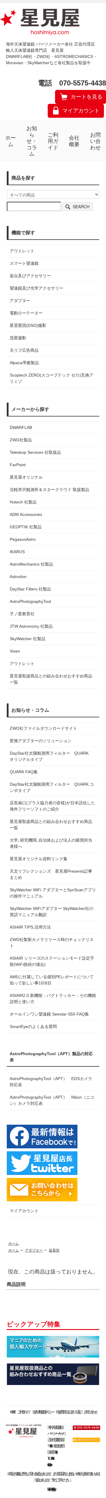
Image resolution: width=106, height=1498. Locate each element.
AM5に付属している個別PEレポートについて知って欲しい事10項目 (52, 979)
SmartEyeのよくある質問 (33, 1026)
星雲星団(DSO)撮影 (28, 325)
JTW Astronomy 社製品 (31, 626)
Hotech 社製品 (23, 502)
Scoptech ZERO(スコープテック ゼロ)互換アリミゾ (51, 378)
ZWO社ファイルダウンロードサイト (43, 728)
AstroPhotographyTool (30, 601)
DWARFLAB (21, 427)
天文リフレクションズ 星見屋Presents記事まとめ (51, 874)
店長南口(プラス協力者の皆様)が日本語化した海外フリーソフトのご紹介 (52, 805)
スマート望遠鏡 (24, 263)
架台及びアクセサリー (30, 275)
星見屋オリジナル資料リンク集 (38, 858)
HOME (12, 1412)
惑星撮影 (18, 337)
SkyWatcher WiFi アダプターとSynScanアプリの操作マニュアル (53, 892)
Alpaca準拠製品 (24, 362)
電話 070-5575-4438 (72, 83)
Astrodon (18, 576)
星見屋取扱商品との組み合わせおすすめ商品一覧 (51, 824)
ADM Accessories (26, 514)
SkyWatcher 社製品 (27, 638)
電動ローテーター (26, 313)
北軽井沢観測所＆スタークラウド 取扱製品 (49, 489)
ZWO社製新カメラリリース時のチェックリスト (52, 942)
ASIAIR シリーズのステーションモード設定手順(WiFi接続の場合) (52, 961)
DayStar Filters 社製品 (30, 589)
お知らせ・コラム (31, 141)
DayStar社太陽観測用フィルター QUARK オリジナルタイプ (51, 756)
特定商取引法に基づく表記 (68, 1412)
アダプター (20, 300)
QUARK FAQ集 (24, 771)
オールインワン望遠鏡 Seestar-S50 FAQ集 (49, 1014)
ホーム (10, 141)
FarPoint (18, 464)
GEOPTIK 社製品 (26, 526)
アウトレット (22, 250)
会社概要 (74, 141)
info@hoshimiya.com (50, 1464)
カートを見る (86, 97)
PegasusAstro (23, 539)
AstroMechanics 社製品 (31, 564)
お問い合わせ (95, 141)
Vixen (15, 651)
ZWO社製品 (21, 440)
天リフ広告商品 (24, 350)
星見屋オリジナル (26, 477)
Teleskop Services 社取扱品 (35, 452)
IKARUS (17, 551)
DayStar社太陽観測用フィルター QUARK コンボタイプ (52, 787)
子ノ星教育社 (22, 613)
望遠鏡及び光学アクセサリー (36, 288)
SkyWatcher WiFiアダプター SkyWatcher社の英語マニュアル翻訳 (51, 911)
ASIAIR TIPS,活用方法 (30, 927)
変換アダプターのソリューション (41, 740)
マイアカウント (81, 111)
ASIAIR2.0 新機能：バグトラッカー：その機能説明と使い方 (53, 998)
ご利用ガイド (53, 141)
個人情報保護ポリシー (42, 1412)
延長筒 (54, 1250)
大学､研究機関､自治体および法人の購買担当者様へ (51, 843)
